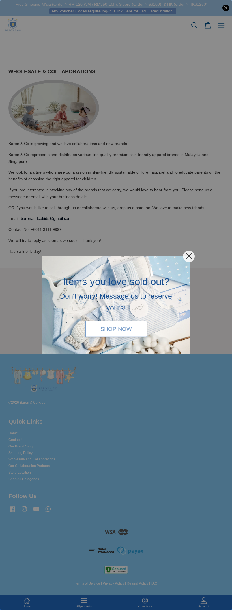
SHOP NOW (116, 329)
